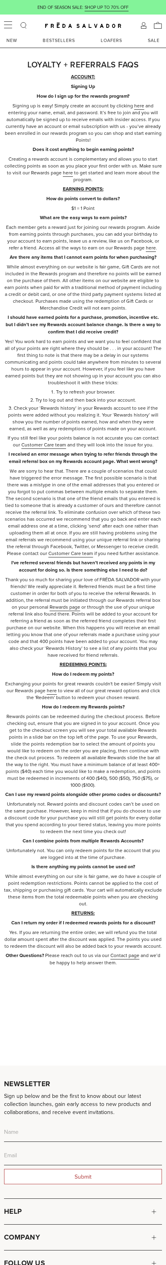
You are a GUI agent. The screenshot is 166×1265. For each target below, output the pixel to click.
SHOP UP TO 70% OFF (107, 7)
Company (22, 1237)
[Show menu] (8, 25)
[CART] (158, 25)
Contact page (124, 955)
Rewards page (65, 606)
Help (13, 1211)
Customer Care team (43, 444)
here (139, 105)
